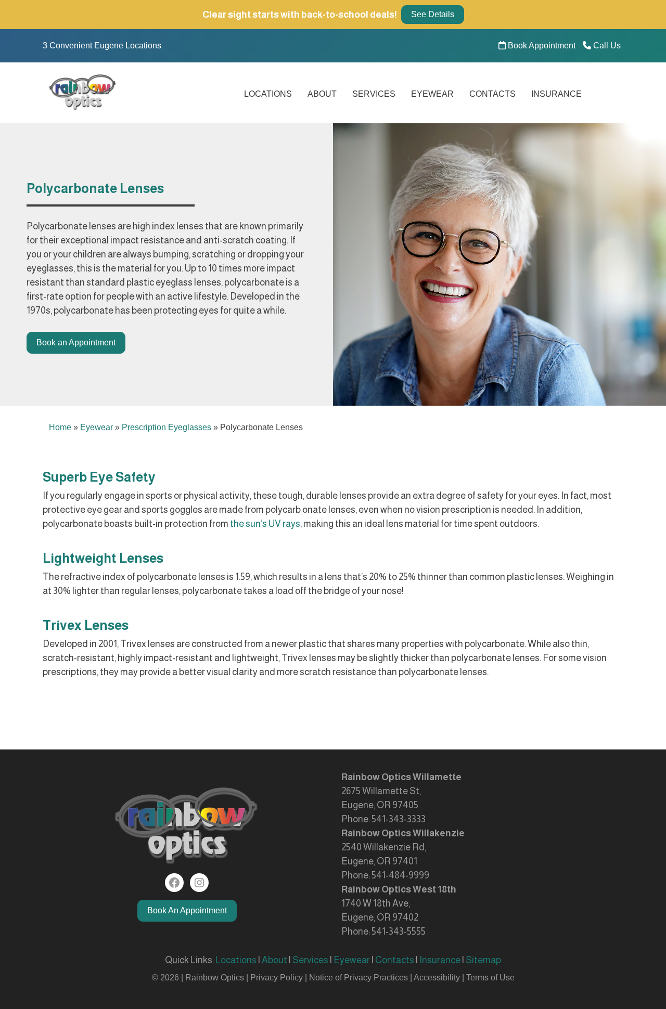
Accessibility (437, 977)
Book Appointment (540, 45)
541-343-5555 (399, 931)
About (322, 93)
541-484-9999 (400, 875)
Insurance (556, 93)
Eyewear (432, 93)
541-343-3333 (399, 819)
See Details (432, 14)
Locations (268, 93)
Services (373, 93)
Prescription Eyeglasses (166, 427)
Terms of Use (490, 977)
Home (60, 427)
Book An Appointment (187, 910)
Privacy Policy (277, 977)
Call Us (606, 45)
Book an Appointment (76, 342)
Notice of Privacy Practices (358, 977)
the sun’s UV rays (265, 524)
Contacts (492, 93)
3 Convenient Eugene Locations (102, 45)
